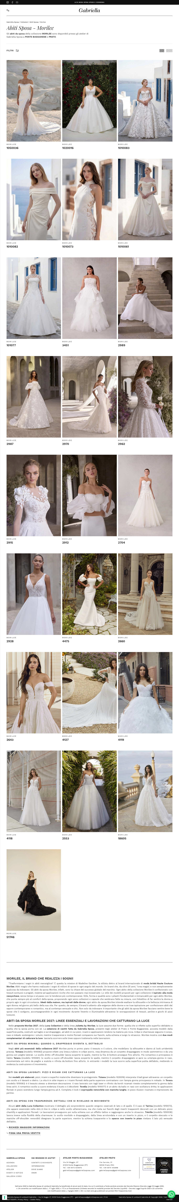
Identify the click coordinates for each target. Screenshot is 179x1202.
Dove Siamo (37, 1169)
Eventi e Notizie (15, 1173)
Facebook (12, 2)
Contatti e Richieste (41, 1162)
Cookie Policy (35, 1199)
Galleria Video (14, 1176)
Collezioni (24, 22)
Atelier (10, 1169)
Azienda (11, 1162)
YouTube (17, 2)
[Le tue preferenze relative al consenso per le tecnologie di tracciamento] (4, 1197)
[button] (171, 1194)
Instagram (8, 2)
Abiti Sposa (34, 22)
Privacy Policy (23, 1199)
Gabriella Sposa (13, 22)
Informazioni (38, 1166)
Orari (34, 1173)
